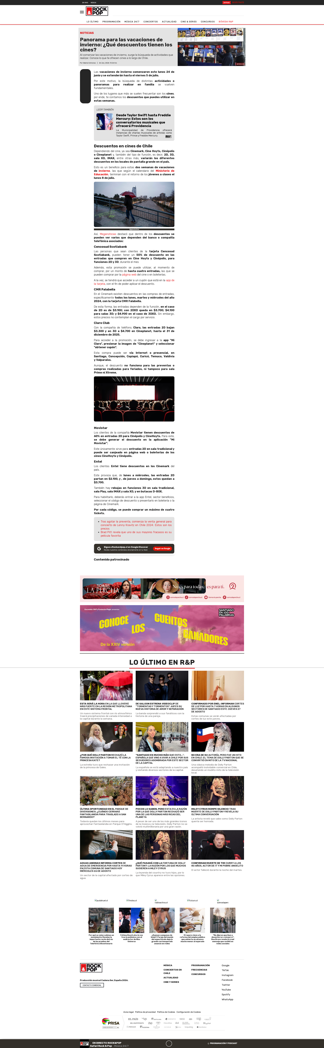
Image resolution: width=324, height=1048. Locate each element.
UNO (150, 1023)
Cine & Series (189, 21)
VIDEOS (93, 3)
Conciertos (151, 21)
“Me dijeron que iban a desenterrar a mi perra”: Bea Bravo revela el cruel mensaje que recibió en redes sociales (222, 939)
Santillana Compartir (170, 1019)
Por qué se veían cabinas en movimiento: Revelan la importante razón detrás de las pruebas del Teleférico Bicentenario (101, 939)
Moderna (144, 1030)
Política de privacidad (145, 1012)
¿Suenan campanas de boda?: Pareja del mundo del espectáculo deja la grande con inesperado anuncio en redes (162, 939)
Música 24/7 (132, 21)
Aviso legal (128, 1012)
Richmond (131, 1030)
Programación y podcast (224, 1043)
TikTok (225, 970)
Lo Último (92, 21)
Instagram (227, 975)
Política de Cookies (166, 1012)
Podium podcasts (131, 1026)
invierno (104, 170)
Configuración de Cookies (189, 1012)
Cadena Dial (199, 1023)
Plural (155, 1030)
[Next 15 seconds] (175, 1044)
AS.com (190, 1019)
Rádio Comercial (211, 1030)
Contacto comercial (92, 985)
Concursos (208, 21)
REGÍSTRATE (238, 2)
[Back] (157, 1044)
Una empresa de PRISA (111, 1021)
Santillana (157, 1019)
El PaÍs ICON (167, 1030)
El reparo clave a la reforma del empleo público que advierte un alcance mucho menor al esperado (192, 938)
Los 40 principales (145, 1019)
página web (129, 274)
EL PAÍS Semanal (184, 1023)
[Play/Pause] (169, 1044)
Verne (191, 1023)
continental (177, 1023)
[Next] (181, 1044)
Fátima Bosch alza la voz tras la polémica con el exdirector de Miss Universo (131, 938)
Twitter (225, 984)
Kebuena (208, 1023)
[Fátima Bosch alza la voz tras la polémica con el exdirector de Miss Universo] (131, 920)
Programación (111, 21)
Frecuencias (199, 970)
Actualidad (169, 21)
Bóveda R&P (226, 21)
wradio (158, 1023)
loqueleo (188, 1030)
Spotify (225, 994)
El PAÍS (133, 1019)
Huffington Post (136, 1023)
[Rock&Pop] (97, 11)
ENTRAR (227, 3)
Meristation (200, 1030)
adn (198, 1019)
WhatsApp (227, 999)
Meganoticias (108, 234)
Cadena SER (182, 1019)
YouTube (226, 989)
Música (168, 965)
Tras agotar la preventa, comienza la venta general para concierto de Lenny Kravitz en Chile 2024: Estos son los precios (136, 525)
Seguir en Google (162, 549)
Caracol (207, 1019)
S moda (177, 1030)
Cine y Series (171, 982)
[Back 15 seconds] (163, 1044)
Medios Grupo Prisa (111, 1027)
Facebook (227, 979)
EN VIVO (85, 3)
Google (225, 965)
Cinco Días (167, 1023)
